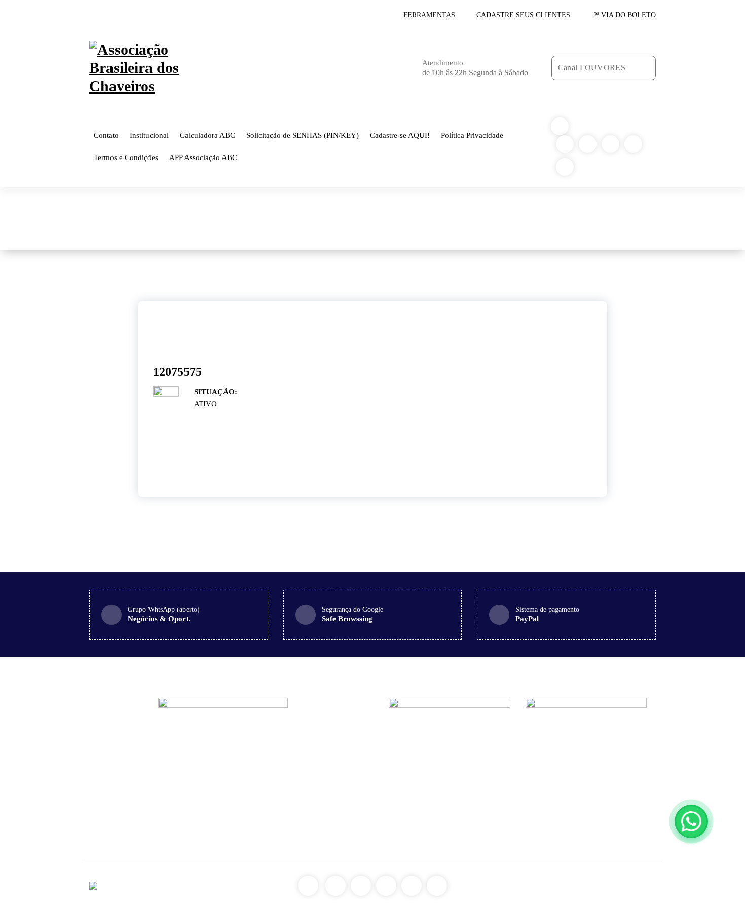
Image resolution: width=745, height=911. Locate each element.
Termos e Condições (126, 157)
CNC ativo (458, 219)
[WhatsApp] (691, 821)
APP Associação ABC (203, 157)
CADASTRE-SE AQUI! (193, 15)
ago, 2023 (170, 333)
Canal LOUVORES (591, 67)
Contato (106, 135)
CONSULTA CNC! (119, 15)
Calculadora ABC (207, 135)
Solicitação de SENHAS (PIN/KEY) (302, 135)
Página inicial (411, 219)
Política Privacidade (472, 135)
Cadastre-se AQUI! (400, 135)
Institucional (149, 135)
